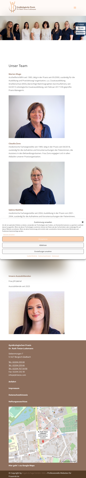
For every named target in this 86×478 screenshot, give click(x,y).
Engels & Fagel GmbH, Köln (33, 473)
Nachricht (80, 33)
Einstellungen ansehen (43, 251)
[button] (83, 222)
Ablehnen (43, 245)
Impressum (55, 256)
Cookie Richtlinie (32, 256)
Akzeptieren (43, 239)
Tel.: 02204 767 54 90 (18, 368)
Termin (81, 28)
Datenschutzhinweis (44, 256)
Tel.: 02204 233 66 (17, 365)
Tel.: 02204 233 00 (17, 362)
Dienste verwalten (9, 235)
